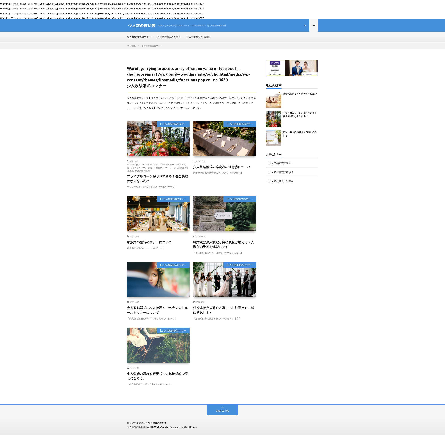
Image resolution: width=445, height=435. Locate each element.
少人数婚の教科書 (157, 422)
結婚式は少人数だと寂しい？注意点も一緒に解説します (223, 310)
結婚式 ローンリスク (166, 167)
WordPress (190, 427)
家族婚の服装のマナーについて (149, 242)
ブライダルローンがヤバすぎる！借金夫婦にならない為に (157, 178)
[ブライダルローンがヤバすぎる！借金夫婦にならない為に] (273, 119)
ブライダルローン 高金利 (143, 167)
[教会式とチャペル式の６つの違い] (273, 100)
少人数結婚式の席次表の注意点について (222, 167)
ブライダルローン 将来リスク (144, 164)
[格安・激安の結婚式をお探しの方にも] (273, 138)
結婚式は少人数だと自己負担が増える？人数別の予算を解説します (223, 244)
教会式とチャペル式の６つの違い (300, 93)
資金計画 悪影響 (142, 171)
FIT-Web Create (159, 427)
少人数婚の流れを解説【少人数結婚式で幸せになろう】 (157, 376)
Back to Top (222, 410)
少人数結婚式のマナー (139, 36)
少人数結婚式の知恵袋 (169, 36)
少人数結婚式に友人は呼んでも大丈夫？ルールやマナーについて (157, 310)
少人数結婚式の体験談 (198, 36)
